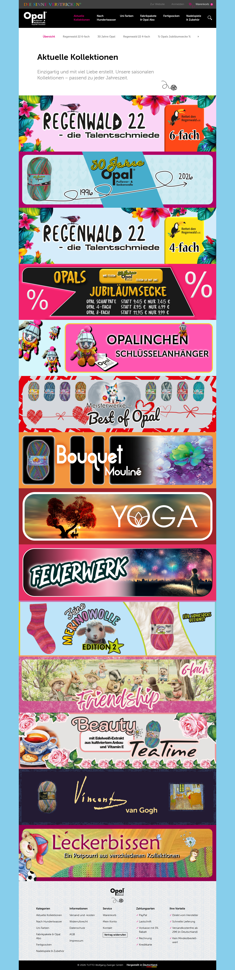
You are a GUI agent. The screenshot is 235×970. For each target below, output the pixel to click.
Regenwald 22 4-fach (136, 36)
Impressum (76, 940)
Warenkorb (204, 4)
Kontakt (107, 927)
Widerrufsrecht (78, 921)
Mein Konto (110, 921)
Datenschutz (77, 927)
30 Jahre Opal (106, 36)
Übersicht (49, 36)
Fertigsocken (171, 16)
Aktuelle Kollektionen (82, 17)
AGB (72, 934)
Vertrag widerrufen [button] (115, 934)
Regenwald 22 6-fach (76, 36)
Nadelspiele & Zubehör (193, 17)
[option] (49, 37)
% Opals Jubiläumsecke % (174, 36)
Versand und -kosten (82, 915)
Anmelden (177, 4)
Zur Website (157, 4)
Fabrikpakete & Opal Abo (148, 17)
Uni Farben (126, 16)
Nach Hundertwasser (106, 17)
